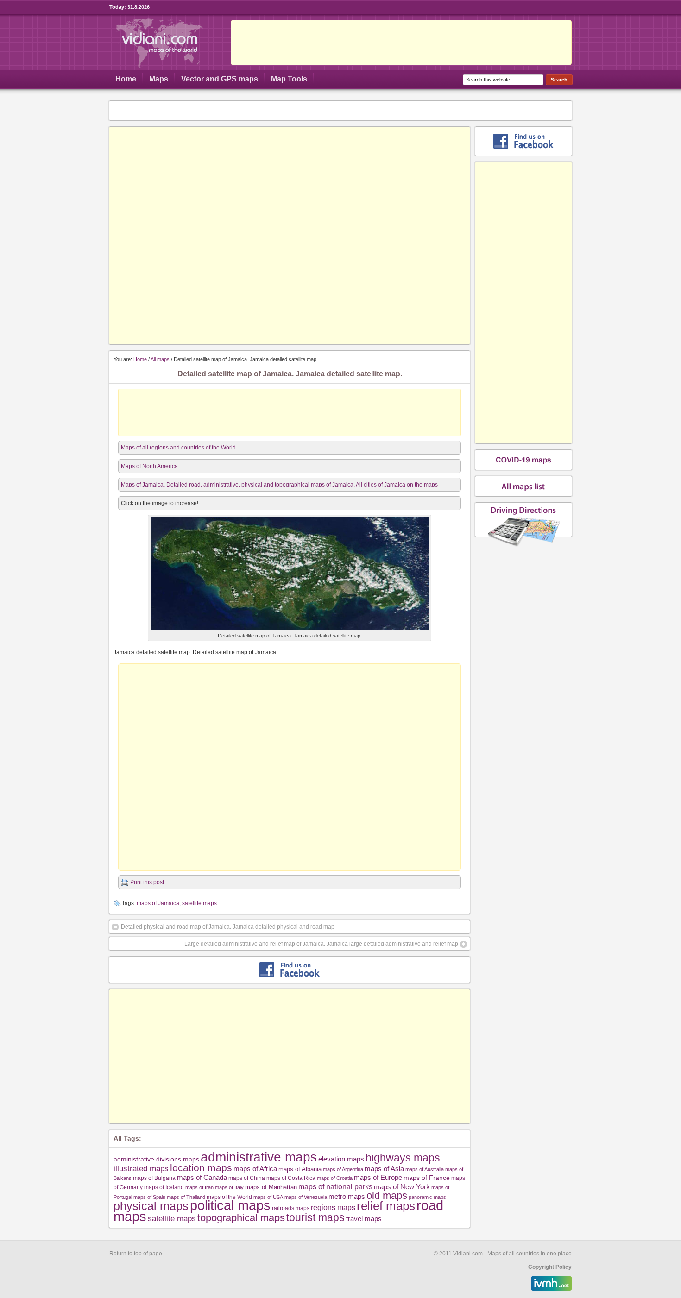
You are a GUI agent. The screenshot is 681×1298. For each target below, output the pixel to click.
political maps (230, 1205)
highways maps (403, 1158)
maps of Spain (149, 1197)
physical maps (151, 1205)
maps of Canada (202, 1177)
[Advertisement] (401, 42)
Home (125, 79)
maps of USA (268, 1197)
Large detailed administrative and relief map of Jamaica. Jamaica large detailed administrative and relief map (321, 944)
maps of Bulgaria (154, 1178)
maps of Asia (384, 1169)
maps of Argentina (343, 1169)
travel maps (364, 1219)
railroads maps (290, 1208)
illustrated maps (141, 1168)
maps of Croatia (335, 1178)
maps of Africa (255, 1169)
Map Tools (289, 79)
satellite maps (199, 903)
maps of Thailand (186, 1197)
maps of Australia (424, 1169)
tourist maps (315, 1217)
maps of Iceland (164, 1187)
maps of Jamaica (158, 903)
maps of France (427, 1177)
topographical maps (241, 1217)
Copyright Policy (550, 1267)
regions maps (333, 1207)
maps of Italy (229, 1187)
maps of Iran (199, 1187)
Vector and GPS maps (219, 79)
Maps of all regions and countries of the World (178, 447)
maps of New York (402, 1187)
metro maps (346, 1196)
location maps (201, 1167)
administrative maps (259, 1156)
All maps (160, 359)
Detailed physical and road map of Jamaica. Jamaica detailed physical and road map (227, 927)
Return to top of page (135, 1253)
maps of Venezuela (305, 1197)
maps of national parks (335, 1186)
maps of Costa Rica (290, 1178)
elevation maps (341, 1159)
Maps (158, 79)
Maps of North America (149, 466)
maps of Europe (378, 1177)
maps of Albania (300, 1169)
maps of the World (229, 1197)
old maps (386, 1195)
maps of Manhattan (271, 1187)
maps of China (246, 1178)
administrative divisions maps (156, 1159)
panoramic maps (427, 1197)
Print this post (147, 882)
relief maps (386, 1205)
